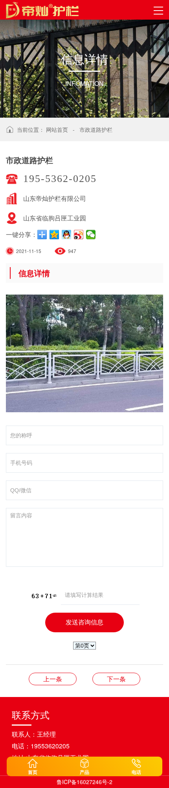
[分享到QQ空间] (54, 234)
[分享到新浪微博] (79, 234)
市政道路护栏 (95, 129)
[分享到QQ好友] (67, 234)
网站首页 (57, 129)
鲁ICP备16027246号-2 (84, 782)
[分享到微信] (91, 234)
